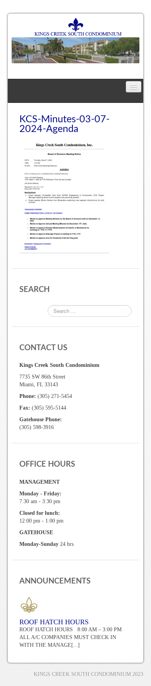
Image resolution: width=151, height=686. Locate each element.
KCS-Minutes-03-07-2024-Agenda (64, 124)
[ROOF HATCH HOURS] (75, 604)
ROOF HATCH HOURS (54, 622)
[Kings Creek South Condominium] (75, 40)
